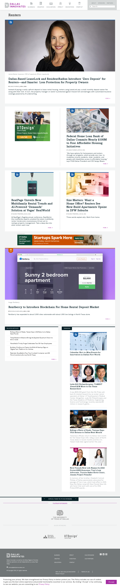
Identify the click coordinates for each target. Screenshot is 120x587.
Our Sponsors (89, 555)
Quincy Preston (18, 214)
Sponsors (101, 3)
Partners (110, 3)
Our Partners (89, 559)
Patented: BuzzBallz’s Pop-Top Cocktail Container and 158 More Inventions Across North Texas (30, 354)
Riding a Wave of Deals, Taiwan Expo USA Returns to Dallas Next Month (30, 333)
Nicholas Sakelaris (16, 311)
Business (31, 7)
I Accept (111, 582)
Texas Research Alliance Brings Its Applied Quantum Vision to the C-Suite (31, 339)
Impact (60, 7)
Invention (70, 7)
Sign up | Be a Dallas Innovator (65, 572)
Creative (40, 7)
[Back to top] (110, 572)
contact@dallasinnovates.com (16, 567)
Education (51, 7)
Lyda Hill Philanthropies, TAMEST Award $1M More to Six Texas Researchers (86, 386)
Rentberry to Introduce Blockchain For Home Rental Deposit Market (53, 307)
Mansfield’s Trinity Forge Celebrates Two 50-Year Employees (31, 343)
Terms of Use (85, 572)
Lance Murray (14, 86)
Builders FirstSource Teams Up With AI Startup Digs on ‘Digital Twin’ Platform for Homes (29, 348)
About (94, 3)
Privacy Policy (60, 574)
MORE (107, 98)
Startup (79, 7)
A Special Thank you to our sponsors (60, 499)
